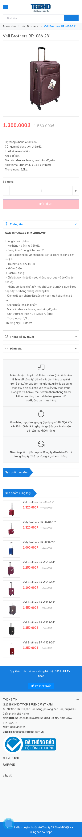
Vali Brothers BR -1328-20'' (39, 642)
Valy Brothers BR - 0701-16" (39, 522)
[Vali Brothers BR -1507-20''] (11, 589)
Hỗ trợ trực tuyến (41, 685)
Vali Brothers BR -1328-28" (39, 602)
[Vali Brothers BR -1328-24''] (11, 629)
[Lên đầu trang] (74, 825)
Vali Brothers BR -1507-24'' (39, 562)
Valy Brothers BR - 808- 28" (39, 542)
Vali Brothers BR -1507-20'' (39, 582)
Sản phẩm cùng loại (18, 493)
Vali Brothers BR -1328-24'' (39, 622)
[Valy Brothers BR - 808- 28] (11, 549)
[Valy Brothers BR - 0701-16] (11, 529)
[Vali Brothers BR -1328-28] (11, 609)
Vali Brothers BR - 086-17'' (38, 502)
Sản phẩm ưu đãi (16, 472)
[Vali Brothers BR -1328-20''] (11, 649)
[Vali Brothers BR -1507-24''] (11, 569)
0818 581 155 (63, 671)
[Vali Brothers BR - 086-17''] (11, 508)
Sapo (49, 832)
